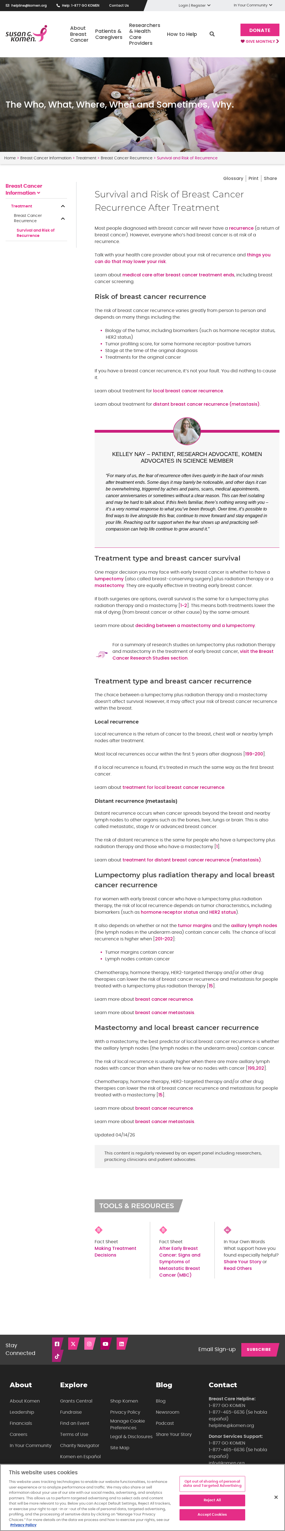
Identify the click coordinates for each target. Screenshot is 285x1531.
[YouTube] (106, 1343)
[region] (142, 1497)
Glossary (233, 178)
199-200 (254, 754)
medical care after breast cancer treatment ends (178, 275)
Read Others (238, 1268)
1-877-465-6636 (227, 1412)
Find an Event (74, 1423)
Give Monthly (261, 42)
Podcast (165, 1423)
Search (212, 34)
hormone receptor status (169, 912)
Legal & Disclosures (131, 1437)
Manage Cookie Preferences (127, 1424)
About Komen (25, 1401)
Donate (259, 30)
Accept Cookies (212, 1515)
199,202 (256, 1068)
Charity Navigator (79, 1445)
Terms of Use (74, 1434)
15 (211, 986)
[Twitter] (74, 1343)
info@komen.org (227, 1463)
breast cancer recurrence (164, 999)
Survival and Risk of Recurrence (36, 233)
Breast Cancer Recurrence (127, 158)
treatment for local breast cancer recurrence (173, 787)
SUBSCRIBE (259, 1350)
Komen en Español (80, 1457)
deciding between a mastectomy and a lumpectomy (195, 625)
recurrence (241, 228)
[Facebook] (58, 1343)
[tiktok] (58, 1356)
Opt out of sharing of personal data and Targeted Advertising (212, 1484)
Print (254, 178)
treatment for (138, 860)
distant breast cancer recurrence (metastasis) (206, 404)
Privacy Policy (125, 1412)
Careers (18, 1434)
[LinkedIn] (123, 1343)
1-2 (183, 605)
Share (270, 178)
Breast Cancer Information (46, 158)
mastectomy (109, 585)
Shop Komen (124, 1401)
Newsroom (167, 1412)
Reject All (212, 1500)
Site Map (119, 1448)
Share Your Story (242, 1262)
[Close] (276, 1497)
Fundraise (71, 1412)
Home (10, 158)
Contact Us (119, 5)
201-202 (164, 939)
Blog (161, 1401)
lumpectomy (109, 579)
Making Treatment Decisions (115, 1251)
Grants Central (76, 1401)
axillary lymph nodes (254, 925)
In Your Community (30, 1445)
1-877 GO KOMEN (227, 1405)
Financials (21, 1423)
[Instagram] (90, 1343)
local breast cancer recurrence (188, 391)
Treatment (86, 158)
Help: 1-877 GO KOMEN (80, 5)
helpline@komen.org (29, 5)
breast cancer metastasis (164, 1012)
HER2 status (222, 912)
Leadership (22, 1412)
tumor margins (195, 925)
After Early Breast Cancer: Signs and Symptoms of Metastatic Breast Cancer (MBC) (179, 1261)
